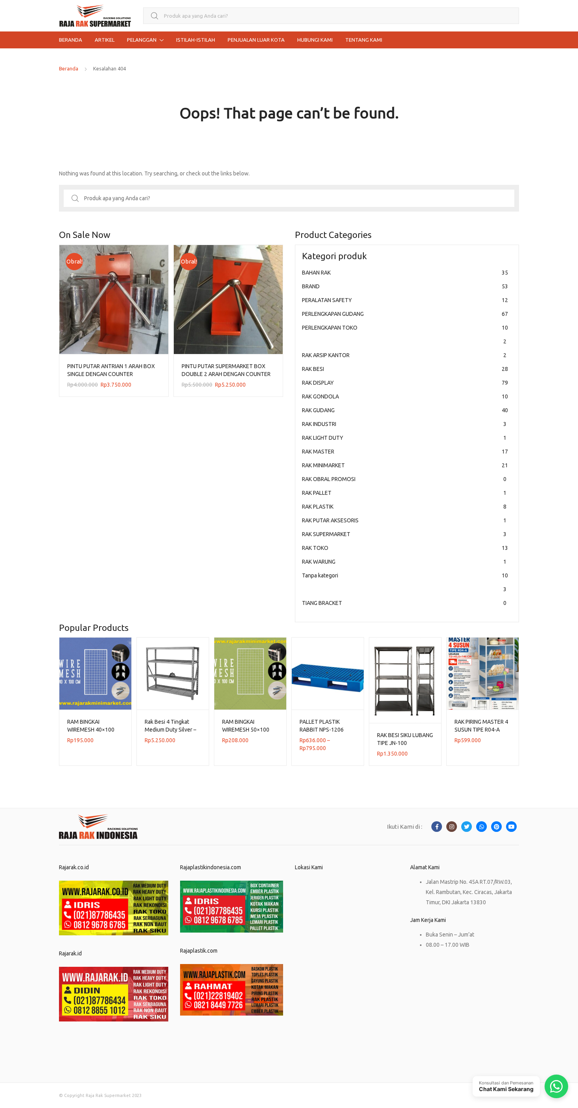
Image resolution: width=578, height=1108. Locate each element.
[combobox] (331, 15)
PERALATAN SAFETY (405, 300)
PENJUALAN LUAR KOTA (256, 39)
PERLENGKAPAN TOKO (405, 334)
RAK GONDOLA (405, 396)
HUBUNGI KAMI (315, 39)
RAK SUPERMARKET (404, 534)
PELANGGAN (141, 39)
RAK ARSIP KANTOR (404, 355)
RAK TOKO (405, 548)
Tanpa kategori (405, 582)
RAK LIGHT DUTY (404, 438)
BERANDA (70, 39)
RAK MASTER (405, 451)
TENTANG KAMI (363, 39)
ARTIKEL (104, 39)
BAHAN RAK (405, 272)
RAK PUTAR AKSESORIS (404, 520)
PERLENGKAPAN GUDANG (405, 314)
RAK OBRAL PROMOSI (404, 479)
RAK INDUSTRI (404, 424)
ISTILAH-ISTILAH (195, 39)
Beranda (68, 68)
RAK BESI (405, 369)
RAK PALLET (404, 493)
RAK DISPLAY (405, 383)
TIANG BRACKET (404, 603)
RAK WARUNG (404, 562)
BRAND (405, 286)
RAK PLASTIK (404, 506)
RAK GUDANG (405, 410)
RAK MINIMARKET (405, 465)
